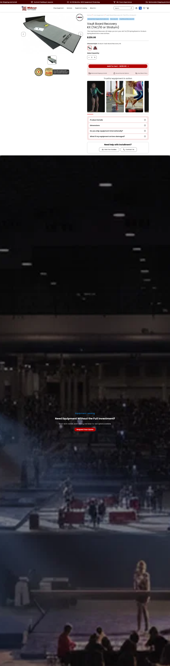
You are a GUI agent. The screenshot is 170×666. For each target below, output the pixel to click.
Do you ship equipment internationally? (106, 131)
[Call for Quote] (140, 8)
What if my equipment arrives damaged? (107, 136)
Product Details (96, 120)
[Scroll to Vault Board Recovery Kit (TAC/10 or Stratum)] (52, 60)
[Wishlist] (144, 8)
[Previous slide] (23, 34)
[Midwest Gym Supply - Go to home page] (28, 8)
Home (89, 15)
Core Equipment (98, 15)
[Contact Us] (85, 429)
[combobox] (122, 8)
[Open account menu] (136, 8)
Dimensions (95, 125)
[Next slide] (80, 34)
